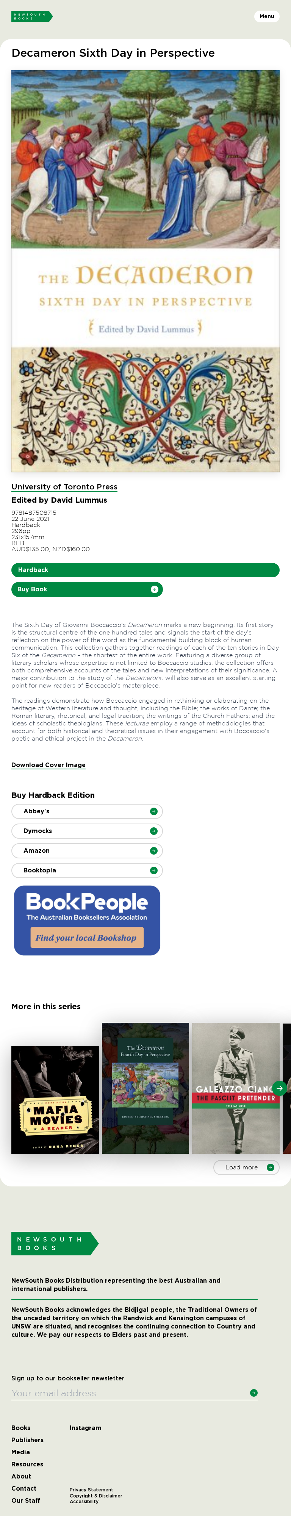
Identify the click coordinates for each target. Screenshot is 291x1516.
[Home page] (32, 16)
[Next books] (279, 1088)
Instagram (86, 1428)
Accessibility (84, 1501)
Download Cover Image (48, 765)
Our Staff (25, 1501)
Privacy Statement (91, 1490)
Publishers (27, 1440)
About (21, 1476)
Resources (27, 1464)
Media (20, 1452)
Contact (23, 1489)
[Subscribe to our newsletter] (254, 1393)
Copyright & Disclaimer (96, 1496)
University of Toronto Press (64, 487)
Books (20, 1428)
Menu (267, 16)
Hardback (33, 570)
